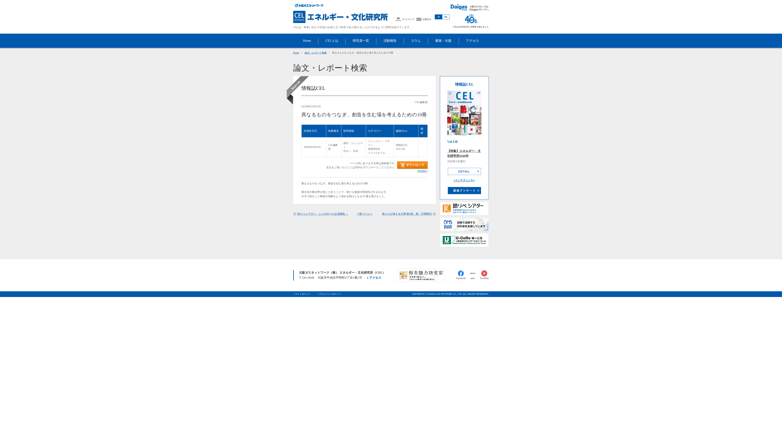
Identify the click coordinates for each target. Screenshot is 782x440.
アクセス (375, 277)
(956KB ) (422, 171)
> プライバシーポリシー (329, 294)
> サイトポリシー (302, 294)
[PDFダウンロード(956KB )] (412, 168)
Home (296, 52)
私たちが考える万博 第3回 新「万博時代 (407, 213)
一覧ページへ (364, 213)
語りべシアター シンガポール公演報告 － (322, 213)
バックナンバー (464, 180)
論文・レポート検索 (316, 52)
